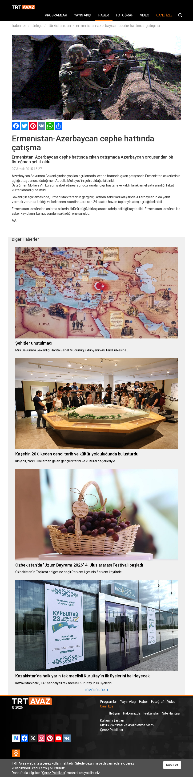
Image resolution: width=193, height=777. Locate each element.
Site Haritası (171, 713)
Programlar (108, 701)
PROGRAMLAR (56, 15)
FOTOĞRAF (124, 15)
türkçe (36, 25)
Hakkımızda (132, 713)
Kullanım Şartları (112, 720)
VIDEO (144, 15)
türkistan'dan (59, 25)
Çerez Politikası (111, 730)
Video (171, 701)
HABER (103, 15)
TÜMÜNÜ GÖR (95, 690)
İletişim (114, 713)
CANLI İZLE (164, 15)
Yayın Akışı (128, 701)
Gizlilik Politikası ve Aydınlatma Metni (127, 725)
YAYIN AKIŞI (82, 15)
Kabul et (172, 765)
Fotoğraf (157, 701)
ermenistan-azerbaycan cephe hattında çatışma (118, 25)
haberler (19, 25)
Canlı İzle (106, 706)
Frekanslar (151, 713)
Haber (143, 701)
